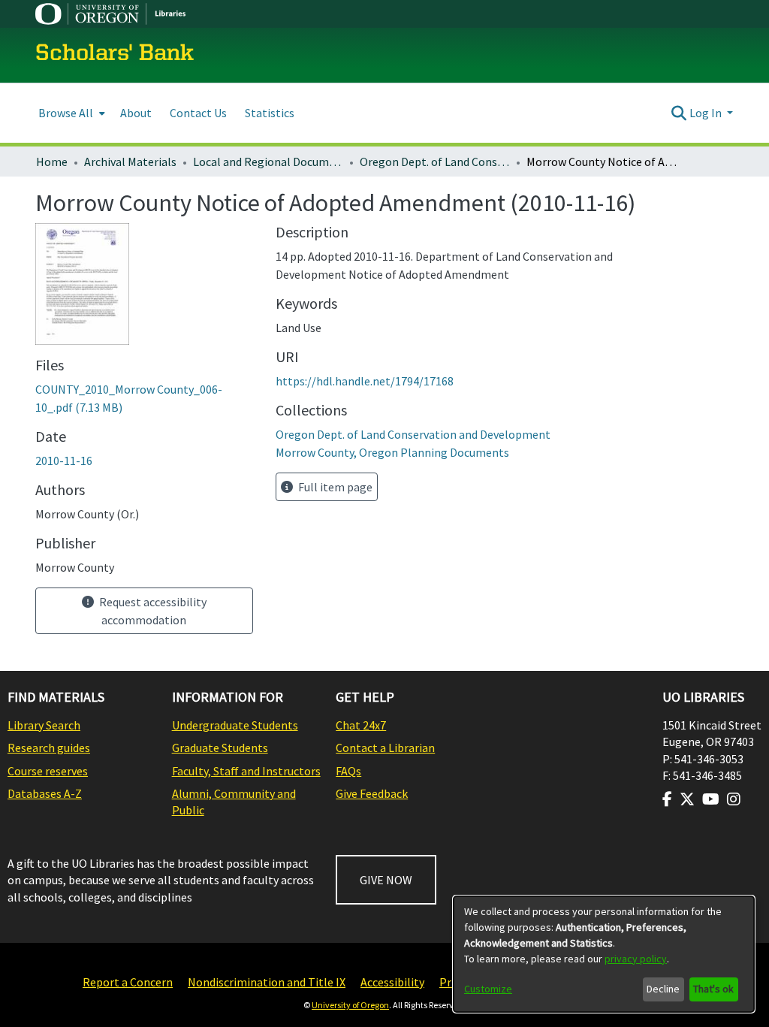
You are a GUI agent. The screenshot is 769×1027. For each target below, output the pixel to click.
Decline (663, 988)
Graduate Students (220, 747)
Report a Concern (128, 981)
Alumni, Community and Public (234, 801)
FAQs (348, 770)
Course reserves (48, 770)
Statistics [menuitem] (269, 112)
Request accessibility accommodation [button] (152, 610)
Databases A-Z (45, 793)
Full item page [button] (334, 486)
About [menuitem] (136, 112)
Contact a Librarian (385, 747)
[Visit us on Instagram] (733, 799)
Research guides (49, 747)
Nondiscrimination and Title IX (266, 981)
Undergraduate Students (235, 724)
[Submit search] (679, 113)
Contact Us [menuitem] (198, 112)
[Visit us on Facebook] (667, 799)
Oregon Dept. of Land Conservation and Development (435, 161)
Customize (488, 988)
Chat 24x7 (361, 724)
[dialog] (604, 954)
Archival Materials (130, 161)
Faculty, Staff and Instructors (246, 770)
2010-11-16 (63, 460)
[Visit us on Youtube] (710, 799)
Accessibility (392, 981)
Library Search (44, 724)
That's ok (713, 988)
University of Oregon (350, 1004)
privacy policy (636, 958)
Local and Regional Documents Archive (268, 161)
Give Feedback (372, 793)
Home (52, 161)
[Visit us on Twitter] (687, 799)
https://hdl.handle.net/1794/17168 (365, 380)
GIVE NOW (386, 879)
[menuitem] (70, 113)
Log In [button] (706, 112)
